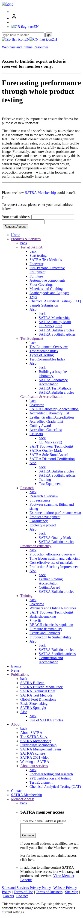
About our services (34, 766)
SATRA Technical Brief (37, 691)
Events (16, 666)
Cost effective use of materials (51, 562)
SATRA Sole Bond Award (49, 455)
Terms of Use (23, 892)
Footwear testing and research (51, 774)
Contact (16, 791)
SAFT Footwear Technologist (51, 446)
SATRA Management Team (40, 749)
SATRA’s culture (32, 753)
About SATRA (31, 733)
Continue (28, 835)
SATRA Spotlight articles (57, 334)
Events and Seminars (45, 633)
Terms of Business (49, 892)
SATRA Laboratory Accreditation (53, 382)
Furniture (36, 276)
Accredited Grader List (46, 421)
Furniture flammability (46, 629)
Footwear (36, 264)
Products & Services (26, 239)
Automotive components (47, 280)
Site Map (71, 892)
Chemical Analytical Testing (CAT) (55, 301)
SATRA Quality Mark (55, 322)
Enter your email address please (43, 821)
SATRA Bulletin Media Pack (41, 687)
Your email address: (16, 217)
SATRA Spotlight (33, 708)
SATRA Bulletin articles (56, 330)
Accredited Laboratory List (49, 413)
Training (45, 479)
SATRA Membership (40, 193)
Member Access (22, 799)
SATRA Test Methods (46, 260)
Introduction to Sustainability (50, 637)
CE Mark (36, 434)
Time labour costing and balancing (55, 558)
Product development (45, 517)
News (15, 670)
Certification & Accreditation (41, 396)
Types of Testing (42, 355)
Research (27, 488)
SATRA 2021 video (34, 757)
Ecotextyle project (43, 525)
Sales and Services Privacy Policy (26, 888)
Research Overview (44, 496)
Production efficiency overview (52, 554)
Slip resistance (40, 500)
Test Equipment (31, 338)
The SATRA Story (33, 737)
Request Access (16, 226)
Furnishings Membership (38, 745)
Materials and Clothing (46, 289)
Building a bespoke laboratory (53, 374)
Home (15, 235)
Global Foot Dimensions (38, 699)
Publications (20, 674)
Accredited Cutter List (46, 430)
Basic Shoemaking (33, 703)
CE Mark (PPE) (50, 326)
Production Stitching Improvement (55, 567)
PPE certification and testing (50, 778)
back (23, 243)
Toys (33, 297)
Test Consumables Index (47, 359)
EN (27, 39)
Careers (8, 896)
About (15, 724)
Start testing (38, 255)
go (48, 35)
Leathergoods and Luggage (49, 293)
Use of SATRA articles (46, 720)
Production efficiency (35, 546)
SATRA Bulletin (32, 683)
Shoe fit (35, 621)
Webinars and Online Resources (25, 47)
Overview (37, 405)
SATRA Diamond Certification (52, 459)
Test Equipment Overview (49, 347)
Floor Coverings (41, 284)
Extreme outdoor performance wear (55, 513)
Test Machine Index (44, 351)
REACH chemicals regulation (51, 625)
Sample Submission (44, 305)
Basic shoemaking (43, 616)
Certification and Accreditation (51, 660)
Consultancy (39, 521)
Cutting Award (40, 426)
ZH (54, 39)
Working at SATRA (34, 762)
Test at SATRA (31, 247)
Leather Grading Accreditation (52, 417)
